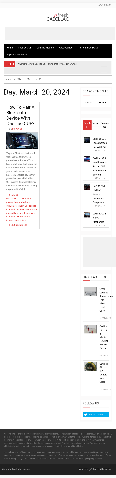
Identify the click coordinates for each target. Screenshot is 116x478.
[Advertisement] (60, 33)
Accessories (65, 47)
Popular (87, 125)
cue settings (20, 220)
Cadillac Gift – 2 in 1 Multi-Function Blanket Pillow (104, 337)
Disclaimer (83, 469)
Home (9, 47)
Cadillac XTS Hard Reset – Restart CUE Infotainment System (100, 166)
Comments (105, 125)
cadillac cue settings (20, 213)
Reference (11, 198)
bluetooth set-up (19, 206)
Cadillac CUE (24, 47)
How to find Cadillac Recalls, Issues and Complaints (99, 194)
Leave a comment (18, 225)
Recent (95, 123)
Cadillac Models (45, 47)
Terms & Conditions (102, 469)
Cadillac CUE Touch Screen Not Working (100, 142)
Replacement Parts (16, 54)
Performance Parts (88, 47)
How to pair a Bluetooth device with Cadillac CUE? (20, 115)
